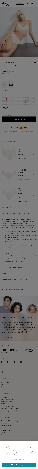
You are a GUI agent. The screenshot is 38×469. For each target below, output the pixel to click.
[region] (19, 455)
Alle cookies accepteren (19, 465)
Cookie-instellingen (18, 459)
